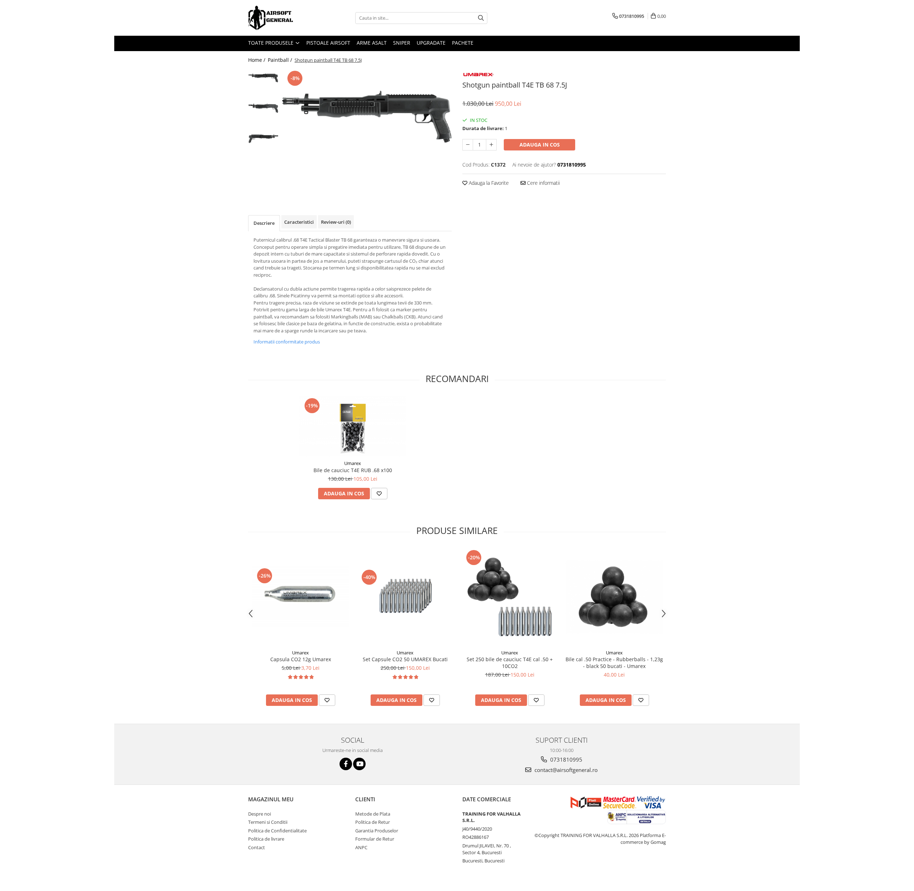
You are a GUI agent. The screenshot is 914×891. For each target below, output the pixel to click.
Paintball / (280, 59)
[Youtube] (359, 764)
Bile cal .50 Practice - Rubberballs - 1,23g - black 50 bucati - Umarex (614, 662)
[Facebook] (346, 764)
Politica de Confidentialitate (277, 830)
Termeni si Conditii (267, 822)
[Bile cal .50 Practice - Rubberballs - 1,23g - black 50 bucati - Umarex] (614, 597)
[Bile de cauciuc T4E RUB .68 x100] (352, 426)
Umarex (352, 463)
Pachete (462, 42)
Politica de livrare (266, 839)
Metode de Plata (372, 814)
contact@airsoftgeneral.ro (565, 769)
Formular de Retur (374, 839)
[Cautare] (480, 18)
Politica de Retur (372, 822)
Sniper (401, 42)
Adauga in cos (539, 144)
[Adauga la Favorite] (379, 493)
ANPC (361, 847)
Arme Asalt (372, 42)
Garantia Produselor (376, 830)
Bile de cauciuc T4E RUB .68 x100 (352, 470)
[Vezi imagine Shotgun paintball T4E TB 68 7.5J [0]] (263, 77)
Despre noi (259, 814)
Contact (256, 847)
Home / (257, 59)
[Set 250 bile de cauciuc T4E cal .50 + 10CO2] (509, 597)
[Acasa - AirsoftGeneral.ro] (284, 17)
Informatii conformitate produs (286, 341)
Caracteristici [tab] (299, 222)
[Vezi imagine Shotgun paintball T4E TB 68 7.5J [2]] (263, 138)
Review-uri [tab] (336, 222)
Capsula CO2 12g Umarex (300, 659)
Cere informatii (543, 182)
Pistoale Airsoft (328, 42)
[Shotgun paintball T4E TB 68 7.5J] (367, 116)
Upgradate (431, 42)
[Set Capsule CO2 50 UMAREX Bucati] (405, 597)
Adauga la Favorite (488, 182)
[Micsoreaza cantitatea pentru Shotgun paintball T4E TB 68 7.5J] (467, 144)
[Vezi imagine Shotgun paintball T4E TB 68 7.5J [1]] (263, 108)
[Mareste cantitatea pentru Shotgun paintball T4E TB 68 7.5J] (491, 144)
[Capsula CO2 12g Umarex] (300, 596)
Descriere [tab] (264, 223)
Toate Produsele (271, 42)
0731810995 (565, 759)
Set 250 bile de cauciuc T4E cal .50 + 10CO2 (510, 662)
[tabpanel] (367, 116)
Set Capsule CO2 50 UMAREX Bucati (405, 659)
